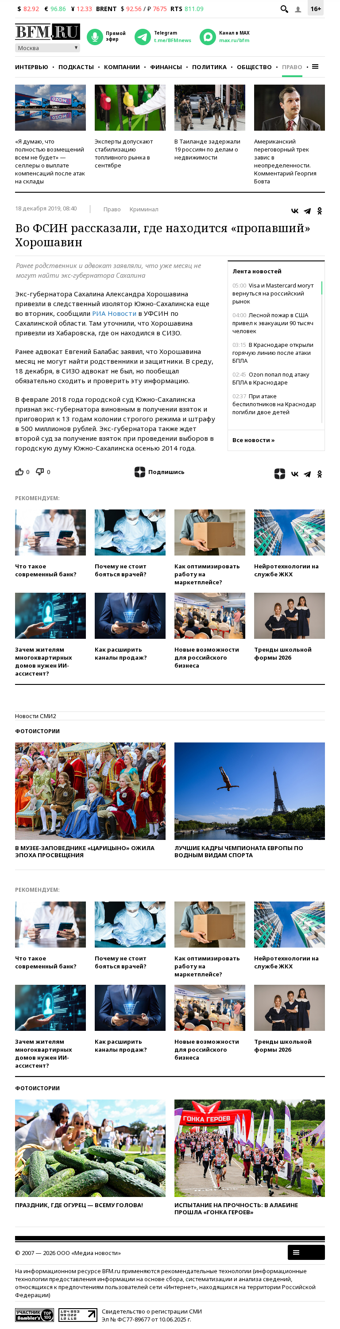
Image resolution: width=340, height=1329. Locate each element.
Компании (122, 67)
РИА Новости (114, 313)
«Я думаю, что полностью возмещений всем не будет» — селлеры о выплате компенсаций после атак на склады (50, 161)
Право (292, 67)
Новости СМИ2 (35, 716)
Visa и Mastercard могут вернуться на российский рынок (272, 293)
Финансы (166, 67)
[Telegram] (307, 211)
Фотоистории (37, 731)
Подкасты (76, 67)
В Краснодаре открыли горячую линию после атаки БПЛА (272, 353)
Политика (209, 67)
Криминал (144, 209)
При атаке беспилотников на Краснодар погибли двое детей (274, 404)
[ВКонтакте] (295, 211)
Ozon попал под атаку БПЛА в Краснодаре (270, 378)
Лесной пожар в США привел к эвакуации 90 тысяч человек (272, 323)
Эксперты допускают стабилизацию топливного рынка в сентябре (124, 153)
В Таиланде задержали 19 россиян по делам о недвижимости (207, 149)
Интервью (31, 67)
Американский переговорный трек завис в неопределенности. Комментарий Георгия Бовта (285, 161)
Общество (254, 67)
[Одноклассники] (319, 211)
